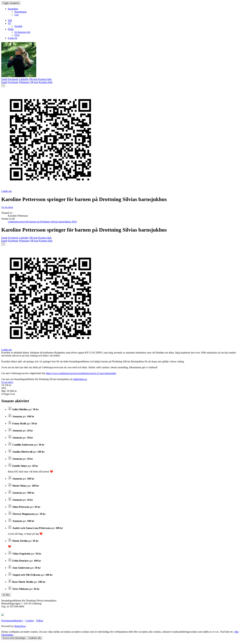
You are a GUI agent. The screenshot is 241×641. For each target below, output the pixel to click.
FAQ (17, 35)
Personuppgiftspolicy (12, 620)
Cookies (29, 620)
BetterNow (20, 626)
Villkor (39, 620)
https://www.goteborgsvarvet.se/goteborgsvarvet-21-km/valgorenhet (81, 373)
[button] (9, 23)
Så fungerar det (22, 32)
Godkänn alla (35, 638)
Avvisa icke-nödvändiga (14, 638)
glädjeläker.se (80, 379)
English (18, 26)
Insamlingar (20, 11)
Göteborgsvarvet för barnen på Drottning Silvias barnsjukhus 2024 (42, 221)
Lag (16, 14)
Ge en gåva (7, 207)
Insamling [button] (13, 8)
